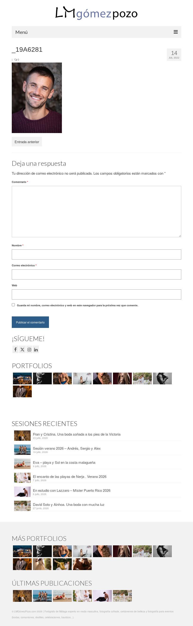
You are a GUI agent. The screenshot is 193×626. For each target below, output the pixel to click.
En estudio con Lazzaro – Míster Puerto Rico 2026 (71, 490)
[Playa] (62, 378)
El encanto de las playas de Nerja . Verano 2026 (69, 476)
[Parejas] (82, 564)
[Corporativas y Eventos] (82, 378)
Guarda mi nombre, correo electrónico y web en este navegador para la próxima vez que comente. (77, 305)
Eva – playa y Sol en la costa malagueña (64, 462)
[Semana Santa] (22, 378)
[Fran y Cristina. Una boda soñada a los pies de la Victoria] (22, 596)
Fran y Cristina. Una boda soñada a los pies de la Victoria (77, 434)
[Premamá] (42, 378)
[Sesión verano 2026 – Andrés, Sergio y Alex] (42, 596)
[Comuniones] (42, 564)
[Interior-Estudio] (162, 378)
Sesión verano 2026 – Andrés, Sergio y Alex (67, 448)
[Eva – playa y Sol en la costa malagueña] (62, 596)
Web (14, 285)
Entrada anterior (27, 141)
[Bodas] (142, 378)
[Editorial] (62, 564)
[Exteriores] (22, 391)
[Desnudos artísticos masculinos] (122, 378)
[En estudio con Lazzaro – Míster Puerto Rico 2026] (102, 596)
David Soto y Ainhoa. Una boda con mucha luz (69, 504)
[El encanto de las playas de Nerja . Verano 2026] (82, 596)
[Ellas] (102, 378)
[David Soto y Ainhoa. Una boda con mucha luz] (122, 596)
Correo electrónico (24, 265)
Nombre (17, 245)
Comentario (20, 182)
